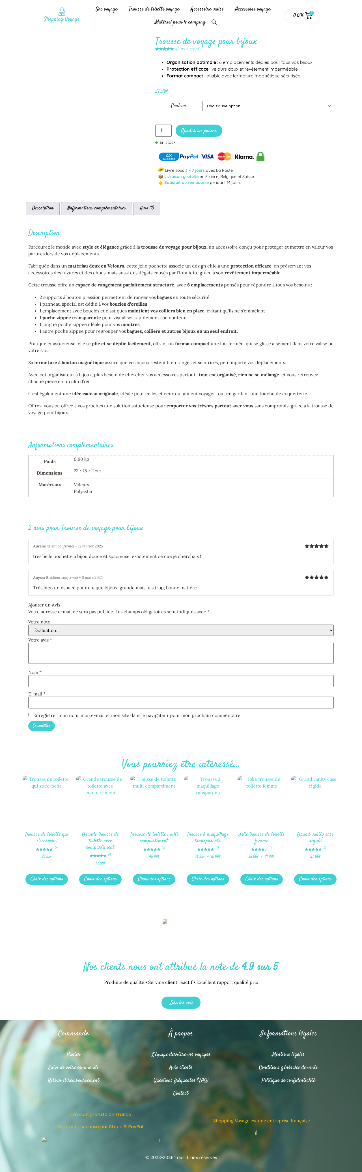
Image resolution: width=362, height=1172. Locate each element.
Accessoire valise (207, 9)
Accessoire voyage (252, 9)
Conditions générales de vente (288, 1067)
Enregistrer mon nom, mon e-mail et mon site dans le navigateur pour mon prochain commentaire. (137, 715)
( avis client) (188, 48)
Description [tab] (42, 208)
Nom (35, 672)
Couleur (178, 105)
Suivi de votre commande (73, 1067)
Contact (180, 1093)
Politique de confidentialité (288, 1080)
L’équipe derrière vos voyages (181, 1054)
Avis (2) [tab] (147, 208)
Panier (73, 1054)
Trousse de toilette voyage (154, 9)
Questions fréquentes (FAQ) (181, 1080)
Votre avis (40, 640)
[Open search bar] (214, 20)
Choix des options (47, 879)
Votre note (39, 621)
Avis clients (180, 1067)
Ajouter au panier (199, 130)
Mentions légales (288, 1054)
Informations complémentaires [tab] (96, 208)
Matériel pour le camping (180, 22)
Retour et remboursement (73, 1080)
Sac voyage (106, 9)
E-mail (37, 694)
